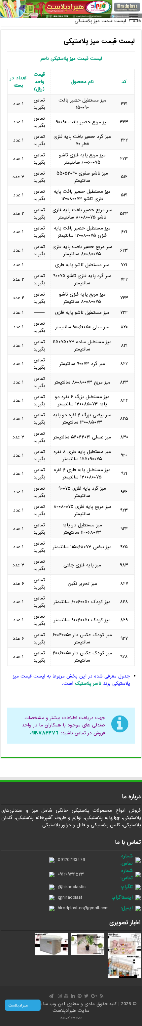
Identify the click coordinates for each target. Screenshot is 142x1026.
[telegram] (51, 996)
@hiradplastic (72, 886)
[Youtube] (66, 996)
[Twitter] (86, 996)
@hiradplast (70, 897)
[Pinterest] (79, 996)
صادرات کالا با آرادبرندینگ (71, 1017)
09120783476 (71, 859)
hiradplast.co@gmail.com (83, 908)
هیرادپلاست (65, 1010)
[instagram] (59, 996)
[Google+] (94, 996)
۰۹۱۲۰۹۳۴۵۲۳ (71, 874)
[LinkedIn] (73, 996)
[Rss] (101, 996)
